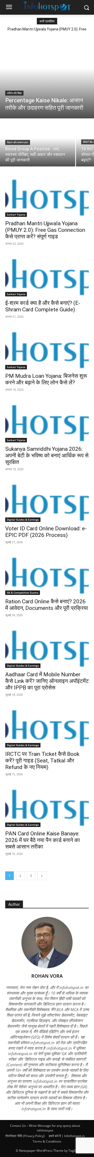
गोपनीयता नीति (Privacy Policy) (25, 1136)
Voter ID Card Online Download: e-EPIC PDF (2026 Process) (46, 531)
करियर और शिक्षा (14, 93)
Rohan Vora (47, 976)
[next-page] (41, 875)
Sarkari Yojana (16, 214)
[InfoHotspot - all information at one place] (47, 6)
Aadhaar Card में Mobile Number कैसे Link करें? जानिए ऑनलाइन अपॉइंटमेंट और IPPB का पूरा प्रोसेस (47, 681)
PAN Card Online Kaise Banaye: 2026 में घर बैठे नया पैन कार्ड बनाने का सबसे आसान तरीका (42, 840)
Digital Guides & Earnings (23, 519)
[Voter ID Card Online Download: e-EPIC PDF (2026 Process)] (47, 501)
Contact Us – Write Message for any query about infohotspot (45, 1128)
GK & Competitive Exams (22, 592)
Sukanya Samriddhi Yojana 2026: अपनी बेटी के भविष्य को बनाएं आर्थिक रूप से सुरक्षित (47, 455)
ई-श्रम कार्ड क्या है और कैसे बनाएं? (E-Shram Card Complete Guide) (42, 306)
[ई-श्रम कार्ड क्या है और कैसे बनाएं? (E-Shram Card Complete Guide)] (47, 275)
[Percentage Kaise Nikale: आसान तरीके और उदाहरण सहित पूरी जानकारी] (47, 76)
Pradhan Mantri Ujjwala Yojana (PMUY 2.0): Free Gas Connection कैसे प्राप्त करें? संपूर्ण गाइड (45, 230)
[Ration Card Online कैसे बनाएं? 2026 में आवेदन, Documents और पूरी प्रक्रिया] (47, 574)
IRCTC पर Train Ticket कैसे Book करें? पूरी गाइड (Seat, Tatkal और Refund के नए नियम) (42, 760)
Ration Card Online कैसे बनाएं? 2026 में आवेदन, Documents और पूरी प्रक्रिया (46, 604)
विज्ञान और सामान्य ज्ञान (17, 142)
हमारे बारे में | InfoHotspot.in (67, 1136)
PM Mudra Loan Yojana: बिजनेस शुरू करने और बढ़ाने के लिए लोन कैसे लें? (46, 379)
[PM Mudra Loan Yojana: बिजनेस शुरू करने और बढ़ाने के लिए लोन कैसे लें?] (47, 348)
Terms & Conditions (47, 1141)
